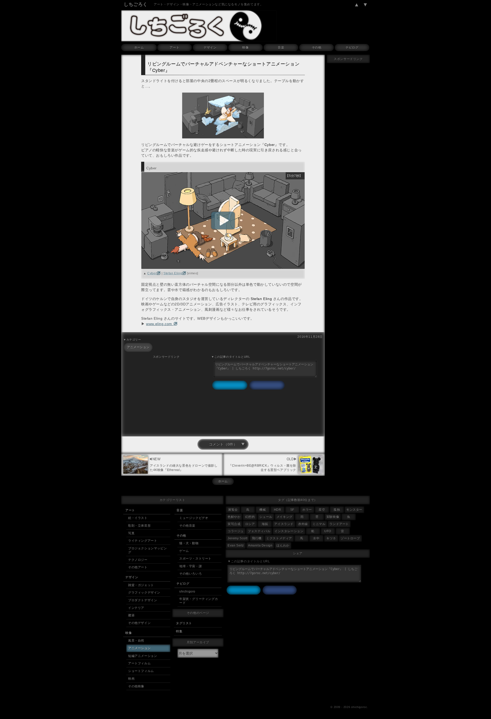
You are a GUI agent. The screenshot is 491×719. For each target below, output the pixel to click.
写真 (131, 533)
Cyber (152, 273)
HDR (277, 510)
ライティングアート (142, 540)
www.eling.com (159, 324)
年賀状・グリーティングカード (198, 601)
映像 (245, 47)
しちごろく (136, 4)
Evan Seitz (236, 545)
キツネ (331, 538)
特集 (179, 631)
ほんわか (282, 545)
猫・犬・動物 (189, 543)
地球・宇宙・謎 (190, 566)
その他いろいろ (190, 573)
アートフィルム (139, 663)
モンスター (354, 510)
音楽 (281, 47)
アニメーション (138, 347)
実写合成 (234, 524)
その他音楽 (187, 525)
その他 (316, 47)
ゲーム (184, 551)
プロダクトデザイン (142, 600)
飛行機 (257, 538)
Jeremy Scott (237, 538)
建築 (131, 615)
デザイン (210, 47)
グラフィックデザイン (144, 592)
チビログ (351, 47)
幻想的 (250, 517)
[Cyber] (223, 220)
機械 (262, 510)
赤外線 (303, 524)
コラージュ (236, 531)
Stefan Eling (172, 273)
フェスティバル (259, 531)
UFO (327, 531)
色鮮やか (234, 517)
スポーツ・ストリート (195, 558)
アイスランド (284, 524)
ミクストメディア (279, 538)
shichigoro (187, 591)
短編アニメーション (142, 656)
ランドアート (339, 524)
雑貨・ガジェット (141, 585)
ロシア (250, 524)
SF (292, 510)
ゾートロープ (350, 538)
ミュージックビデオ (193, 518)
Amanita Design (260, 545)
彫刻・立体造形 (139, 525)
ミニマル (319, 524)
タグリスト (184, 623)
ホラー (307, 510)
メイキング (284, 517)
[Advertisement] (166, 395)
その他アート (138, 567)
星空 (322, 510)
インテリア (136, 608)
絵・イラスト (138, 518)
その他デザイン (139, 623)
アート (174, 47)
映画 (131, 678)
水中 (316, 538)
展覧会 (233, 510)
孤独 (336, 510)
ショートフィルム (141, 671)
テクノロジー (138, 560)
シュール (265, 517)
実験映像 (332, 517)
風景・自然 (136, 640)
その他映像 (136, 686)
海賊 (265, 524)
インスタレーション (288, 531)
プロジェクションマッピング (147, 550)
